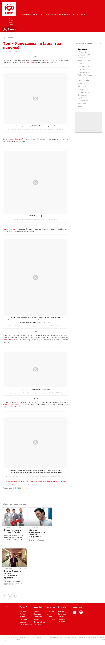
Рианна (80, 89)
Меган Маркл (82, 103)
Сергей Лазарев (9, 340)
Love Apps (64, 14)
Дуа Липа (81, 98)
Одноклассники (26, 624)
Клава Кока (82, 69)
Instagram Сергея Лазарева (18, 484)
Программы (38, 616)
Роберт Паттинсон (85, 75)
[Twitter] (18, 488)
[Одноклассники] (20, 488)
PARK (18, 639)
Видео (49, 616)
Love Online (25, 14)
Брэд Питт (82, 83)
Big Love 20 (38, 624)
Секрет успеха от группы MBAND (13, 531)
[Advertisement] (54, 6)
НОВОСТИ (10, 38)
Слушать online (12, 29)
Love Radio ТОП (84, 66)
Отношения (82, 95)
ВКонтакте (24, 611)
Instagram (23, 622)
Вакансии (62, 614)
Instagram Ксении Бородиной (39, 484)
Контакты (62, 611)
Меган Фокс (82, 86)
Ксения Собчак (9, 229)
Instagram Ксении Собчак (35, 481)
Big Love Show (78, 14)
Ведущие (37, 614)
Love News (51, 14)
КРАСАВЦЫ (82, 52)
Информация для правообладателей (63, 637)
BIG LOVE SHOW (84, 55)
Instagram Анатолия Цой (16, 481)
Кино (80, 106)
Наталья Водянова (10, 404)
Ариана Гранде (83, 80)
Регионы (61, 616)
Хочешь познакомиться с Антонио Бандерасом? (38, 533)
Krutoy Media (36, 637)
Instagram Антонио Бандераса (56, 481)
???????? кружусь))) (35, 216)
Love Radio (38, 14)
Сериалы (81, 63)
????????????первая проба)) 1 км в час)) (35, 389)
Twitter (22, 614)
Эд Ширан (81, 58)
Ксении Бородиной (16, 139)
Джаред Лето (83, 101)
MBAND (30, 62)
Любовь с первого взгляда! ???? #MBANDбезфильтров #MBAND (35, 126)
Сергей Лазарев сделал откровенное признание (12, 574)
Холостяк (81, 78)
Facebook (23, 619)
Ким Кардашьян (83, 92)
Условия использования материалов (92, 637)
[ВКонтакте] (16, 488)
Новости (50, 611)
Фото (49, 614)
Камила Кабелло (84, 60)
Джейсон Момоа (84, 72)
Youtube (23, 616)
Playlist (36, 619)
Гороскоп (51, 619)
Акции (36, 611)
